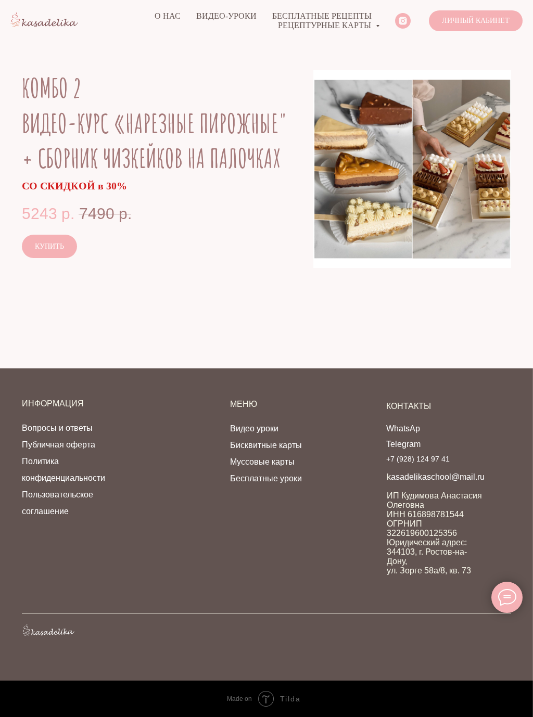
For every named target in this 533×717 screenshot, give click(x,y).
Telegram (403, 444)
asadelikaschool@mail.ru (438, 476)
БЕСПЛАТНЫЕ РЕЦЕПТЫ (322, 15)
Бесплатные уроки (266, 478)
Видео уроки (254, 428)
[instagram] (403, 21)
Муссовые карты (262, 461)
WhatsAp (403, 428)
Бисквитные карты (266, 445)
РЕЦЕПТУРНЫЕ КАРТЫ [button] (325, 25)
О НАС (168, 15)
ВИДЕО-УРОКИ (226, 15)
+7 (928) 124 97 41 (418, 459)
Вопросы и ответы (57, 428)
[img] (48, 630)
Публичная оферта (58, 444)
